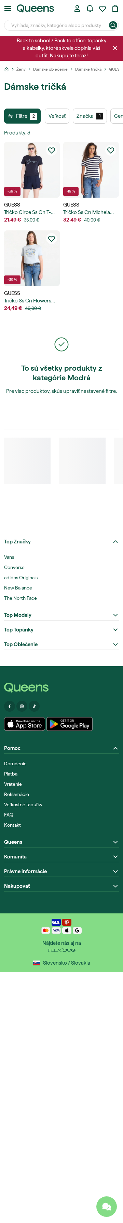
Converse (14, 567)
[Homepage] (61, 687)
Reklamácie (16, 794)
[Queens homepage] (35, 8)
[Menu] (8, 8)
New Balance (18, 588)
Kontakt (12, 825)
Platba (10, 774)
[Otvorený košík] (115, 8)
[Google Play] (69, 724)
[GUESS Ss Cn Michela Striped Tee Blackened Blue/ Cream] (91, 170)
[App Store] (24, 724)
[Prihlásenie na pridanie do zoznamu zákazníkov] (51, 150)
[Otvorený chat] (106, 1206)
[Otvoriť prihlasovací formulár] (77, 8)
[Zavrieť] (115, 48)
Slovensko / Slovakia (66, 963)
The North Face (20, 598)
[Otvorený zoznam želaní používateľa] (102, 8)
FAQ (8, 814)
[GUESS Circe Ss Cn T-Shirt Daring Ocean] (32, 170)
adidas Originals (21, 577)
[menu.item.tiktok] (34, 706)
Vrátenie (13, 784)
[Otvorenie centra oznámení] (90, 8)
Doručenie (15, 763)
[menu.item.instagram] (21, 706)
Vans (9, 557)
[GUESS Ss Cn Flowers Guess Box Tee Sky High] (32, 258)
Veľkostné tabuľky (23, 804)
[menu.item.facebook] (9, 706)
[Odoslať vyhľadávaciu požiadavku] (113, 25)
